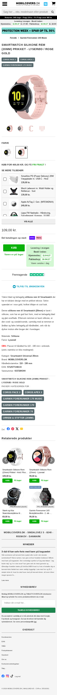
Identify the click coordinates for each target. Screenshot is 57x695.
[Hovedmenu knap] (4, 4)
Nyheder (28, 544)
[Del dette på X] (17, 429)
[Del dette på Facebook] (8, 429)
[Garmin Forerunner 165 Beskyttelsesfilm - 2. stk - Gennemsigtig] (42, 497)
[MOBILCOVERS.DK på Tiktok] (11, 677)
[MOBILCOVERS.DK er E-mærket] (46, 4)
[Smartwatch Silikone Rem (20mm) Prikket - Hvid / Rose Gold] (8, 152)
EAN (3, 641)
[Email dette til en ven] (21, 429)
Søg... (4, 668)
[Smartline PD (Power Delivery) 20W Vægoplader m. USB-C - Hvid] (14, 179)
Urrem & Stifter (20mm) (18, 418)
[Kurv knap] (53, 3)
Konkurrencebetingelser (10, 664)
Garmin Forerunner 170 (18, 405)
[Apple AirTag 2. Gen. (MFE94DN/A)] (14, 204)
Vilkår (4, 646)
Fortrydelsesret (7, 650)
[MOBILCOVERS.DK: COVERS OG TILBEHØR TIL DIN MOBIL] (28, 3)
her (35, 622)
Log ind (17, 676)
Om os (4, 659)
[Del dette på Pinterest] (12, 429)
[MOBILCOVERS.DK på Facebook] (3, 677)
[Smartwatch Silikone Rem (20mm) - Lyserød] (42, 456)
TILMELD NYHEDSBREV (29, 610)
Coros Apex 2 (27, 59)
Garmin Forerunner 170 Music (17, 65)
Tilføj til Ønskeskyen (30, 286)
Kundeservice (7, 637)
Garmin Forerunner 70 (18, 411)
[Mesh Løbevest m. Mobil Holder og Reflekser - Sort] (14, 191)
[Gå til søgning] (52, 12)
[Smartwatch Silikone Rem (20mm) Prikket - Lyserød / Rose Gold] (22, 152)
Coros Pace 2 (9, 59)
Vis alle (28, 221)
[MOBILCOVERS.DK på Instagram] (7, 677)
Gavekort (5, 655)
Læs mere (5, 580)
